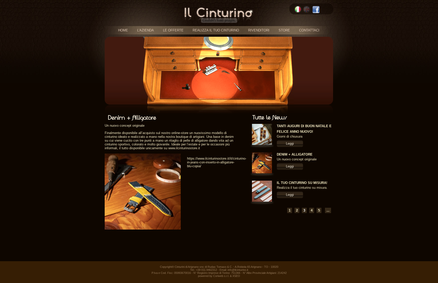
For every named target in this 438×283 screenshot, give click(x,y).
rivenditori (258, 30)
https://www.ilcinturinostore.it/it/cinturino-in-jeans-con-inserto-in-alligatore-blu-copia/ (216, 162)
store (284, 30)
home (123, 30)
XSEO (236, 275)
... (328, 210)
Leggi (290, 143)
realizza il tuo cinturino (216, 30)
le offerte (173, 30)
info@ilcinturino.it (238, 269)
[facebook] (316, 9)
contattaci (309, 30)
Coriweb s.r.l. (221, 275)
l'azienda (145, 30)
